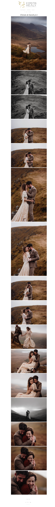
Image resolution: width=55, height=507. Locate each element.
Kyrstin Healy (28, 504)
